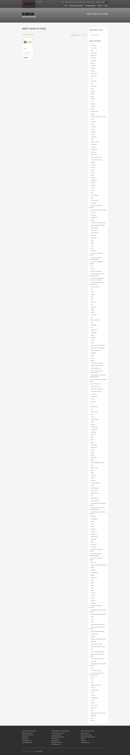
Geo (92, 322)
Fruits (92, 299)
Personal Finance (95, 493)
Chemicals (93, 126)
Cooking (93, 162)
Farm (92, 266)
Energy (92, 220)
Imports (93, 360)
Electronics (93, 215)
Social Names (25, 738)
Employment (94, 217)
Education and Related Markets (99, 210)
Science (93, 590)
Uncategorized (94, 697)
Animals (93, 63)
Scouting (93, 593)
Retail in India (25, 737)
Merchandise (94, 445)
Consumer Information (96, 160)
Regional (93, 570)
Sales (92, 588)
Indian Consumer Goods (97, 365)
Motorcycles (94, 457)
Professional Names (26, 740)
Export (92, 243)
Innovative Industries (96, 391)
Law (92, 414)
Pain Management (95, 483)
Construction (94, 154)
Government (94, 330)
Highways (93, 337)
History (92, 340)
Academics (93, 45)
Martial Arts (94, 434)
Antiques (93, 68)
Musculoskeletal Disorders (97, 462)
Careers (93, 119)
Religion (93, 575)
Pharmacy (93, 516)
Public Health (94, 536)
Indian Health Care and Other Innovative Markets (97, 376)
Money (92, 455)
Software (93, 636)
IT (91, 404)
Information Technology (97, 389)
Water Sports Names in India (98, 713)
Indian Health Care (95, 368)
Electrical (93, 212)
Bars (92, 101)
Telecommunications (96, 670)
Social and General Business (98, 624)
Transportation (94, 690)
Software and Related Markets (98, 639)
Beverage (93, 106)
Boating (93, 114)
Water (92, 710)
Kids (92, 409)
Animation (93, 65)
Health (92, 335)
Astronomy (93, 81)
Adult (92, 50)
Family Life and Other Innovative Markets (95, 258)
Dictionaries (94, 180)
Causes (92, 124)
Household (93, 353)
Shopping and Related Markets (98, 614)
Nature (92, 470)
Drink (92, 193)
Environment (94, 230)
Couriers (93, 167)
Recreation (93, 547)
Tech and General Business (98, 651)
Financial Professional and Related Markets (96, 283)
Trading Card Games (96, 685)
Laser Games (94, 411)
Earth (92, 198)
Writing (92, 720)
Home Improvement (96, 350)
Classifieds (93, 132)
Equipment (93, 238)
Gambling (93, 307)
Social (92, 622)
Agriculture (93, 55)
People (92, 485)
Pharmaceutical (95, 498)
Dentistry (93, 177)
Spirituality (93, 641)
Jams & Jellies (94, 406)
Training (93, 687)
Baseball (93, 104)
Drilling (92, 190)
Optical (92, 478)
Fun (92, 304)
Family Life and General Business (96, 254)
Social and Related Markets (97, 631)
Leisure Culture (95, 419)
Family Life (93, 250)
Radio (92, 541)
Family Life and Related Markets (96, 262)
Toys (92, 682)
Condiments (94, 149)
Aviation (93, 91)
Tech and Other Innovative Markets (96, 655)
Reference (93, 562)
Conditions (93, 152)
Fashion (93, 268)
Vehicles (93, 703)
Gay (92, 317)
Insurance (93, 394)
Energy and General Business (98, 222)
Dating (92, 175)
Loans (92, 422)
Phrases (93, 521)
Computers (93, 147)
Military (93, 450)
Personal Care (94, 490)
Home (92, 342)
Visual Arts (93, 708)
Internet (93, 399)
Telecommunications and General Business (96, 674)
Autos (92, 88)
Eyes (92, 245)
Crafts (92, 170)
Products (93, 531)
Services (93, 598)
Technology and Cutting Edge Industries (97, 664)
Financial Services (95, 286)
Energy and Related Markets (98, 225)
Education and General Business (95, 206)
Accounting (93, 48)
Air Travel (93, 58)
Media (92, 439)
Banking (93, 98)
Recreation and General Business (96, 550)
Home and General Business (98, 345)
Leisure (92, 417)
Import (92, 358)
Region (92, 567)
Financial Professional (96, 271)
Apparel (93, 70)
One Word (93, 475)
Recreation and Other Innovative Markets (95, 554)
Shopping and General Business (95, 606)
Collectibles (94, 137)
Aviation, (93, 93)
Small (92, 617)
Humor (92, 355)
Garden (93, 312)
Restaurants (94, 577)
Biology (92, 109)
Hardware (93, 332)
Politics (92, 526)
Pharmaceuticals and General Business (97, 504)
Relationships (94, 572)
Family (92, 248)
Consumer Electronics (96, 157)
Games (92, 309)
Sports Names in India (96, 644)
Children (93, 129)
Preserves (93, 529)
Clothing (93, 134)
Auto (92, 83)
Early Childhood (95, 195)
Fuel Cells (93, 302)
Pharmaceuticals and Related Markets (97, 512)
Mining (92, 452)
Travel (92, 692)
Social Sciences (94, 634)
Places (92, 524)
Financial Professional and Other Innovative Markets (96, 279)
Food (92, 297)
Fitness (92, 292)
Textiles (93, 677)
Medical (93, 442)
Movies (92, 460)
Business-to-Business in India (98, 116)
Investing (93, 401)
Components (94, 144)
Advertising (94, 53)
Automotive (94, 86)
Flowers (93, 294)
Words (92, 718)
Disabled (93, 182)
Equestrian (93, 235)
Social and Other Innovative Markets (97, 628)
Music (92, 465)
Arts (92, 78)
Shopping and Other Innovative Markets (98, 610)
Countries (93, 165)
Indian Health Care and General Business (96, 371)
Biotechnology (94, 111)
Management (94, 429)
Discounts (93, 185)
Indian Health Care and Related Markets (98, 380)
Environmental (94, 233)
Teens (92, 668)
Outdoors (93, 480)
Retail (92, 580)
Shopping (93, 603)
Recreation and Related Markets (96, 559)
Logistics (93, 424)
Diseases (93, 188)
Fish (92, 289)
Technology (94, 661)
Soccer (92, 619)
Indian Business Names (97, 363)
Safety (92, 585)
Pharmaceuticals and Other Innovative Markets (97, 508)
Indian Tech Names (96, 383)
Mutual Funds (94, 467)
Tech (92, 649)
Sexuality (93, 600)
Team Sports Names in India (98, 646)
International (94, 396)
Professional (94, 534)
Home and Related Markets (97, 348)
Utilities (93, 700)
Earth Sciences (94, 200)
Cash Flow (93, 121)
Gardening (93, 314)
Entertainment (94, 227)
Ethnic (92, 240)
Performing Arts (95, 488)
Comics (92, 139)
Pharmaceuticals (95, 500)
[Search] (105, 35)
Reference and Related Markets (99, 565)
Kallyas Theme (39, 751)
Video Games (94, 705)
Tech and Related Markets (97, 658)
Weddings (93, 715)
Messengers (94, 447)
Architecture (94, 73)
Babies (92, 96)
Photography (94, 519)
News (92, 472)
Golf (92, 327)
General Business (95, 320)
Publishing (93, 539)
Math (92, 437)
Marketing (93, 432)
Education (93, 203)
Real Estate (93, 544)
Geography (93, 325)
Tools (92, 680)
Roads (92, 582)
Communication (95, 142)
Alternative (93, 60)
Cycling (92, 172)
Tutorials (93, 695)
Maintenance (94, 427)
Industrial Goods (95, 386)
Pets (92, 495)
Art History (93, 76)
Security (93, 595)
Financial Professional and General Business (96, 274)
